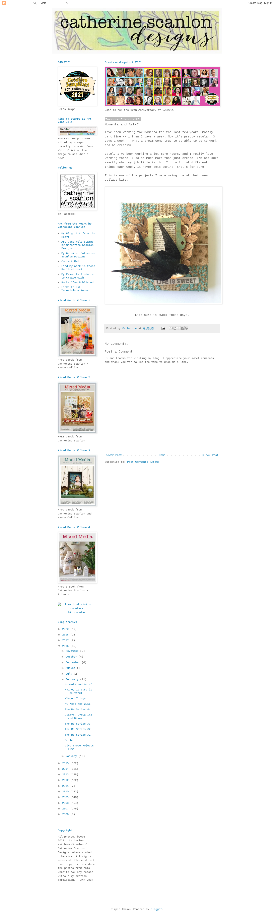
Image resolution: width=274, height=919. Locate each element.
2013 (66, 774)
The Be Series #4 (77, 709)
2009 (66, 797)
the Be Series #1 (77, 734)
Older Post (210, 455)
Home (162, 455)
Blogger (156, 909)
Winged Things (75, 698)
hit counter (77, 612)
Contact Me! (70, 261)
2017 (66, 640)
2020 (66, 629)
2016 (66, 646)
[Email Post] (163, 328)
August (71, 668)
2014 (66, 769)
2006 (66, 814)
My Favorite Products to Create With (77, 276)
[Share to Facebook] (183, 328)
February (73, 679)
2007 (66, 808)
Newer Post (114, 455)
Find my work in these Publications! (78, 267)
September (74, 662)
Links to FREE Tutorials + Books (75, 289)
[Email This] (171, 328)
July (70, 673)
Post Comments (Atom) (143, 462)
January (72, 756)
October (72, 656)
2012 (66, 780)
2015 (66, 763)
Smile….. (71, 740)
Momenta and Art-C (78, 684)
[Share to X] (179, 328)
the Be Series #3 (77, 723)
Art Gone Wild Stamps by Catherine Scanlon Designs (77, 245)
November (73, 651)
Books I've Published (77, 282)
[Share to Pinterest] (186, 328)
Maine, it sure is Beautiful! (78, 691)
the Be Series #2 (77, 729)
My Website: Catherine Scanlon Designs (78, 255)
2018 (66, 634)
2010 (66, 791)
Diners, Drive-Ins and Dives (78, 716)
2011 (66, 786)
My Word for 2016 (77, 704)
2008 (66, 803)
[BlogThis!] (175, 328)
